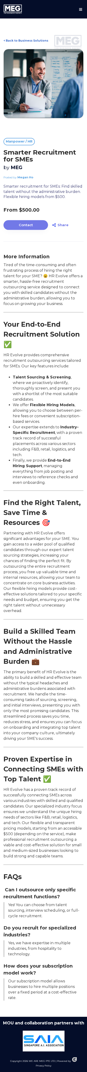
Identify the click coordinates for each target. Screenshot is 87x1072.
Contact (26, 225)
